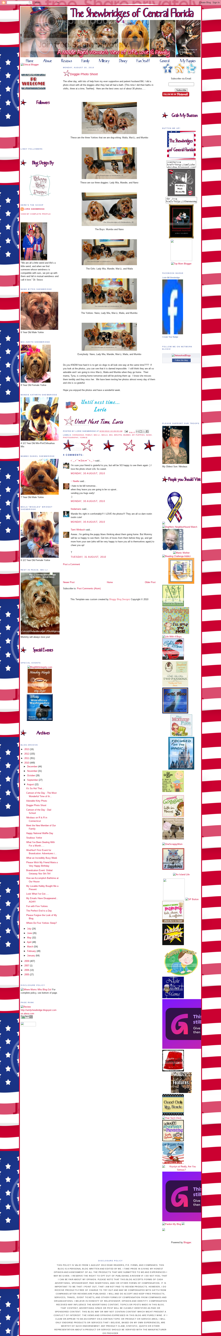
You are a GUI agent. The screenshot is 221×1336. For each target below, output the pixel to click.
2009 (27, 961)
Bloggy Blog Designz (119, 599)
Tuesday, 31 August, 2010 (88, 557)
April (29, 942)
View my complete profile (36, 214)
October (31, 775)
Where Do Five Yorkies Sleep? (41, 923)
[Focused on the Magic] (181, 768)
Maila (105, 435)
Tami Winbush (78, 529)
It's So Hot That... (35, 788)
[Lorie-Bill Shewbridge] (172, 333)
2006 (27, 970)
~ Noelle (75, 481)
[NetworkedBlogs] (181, 355)
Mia (111, 435)
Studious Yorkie (34, 837)
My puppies (138, 435)
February (32, 951)
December (32, 766)
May (29, 937)
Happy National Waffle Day (39, 833)
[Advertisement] (83, 573)
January (31, 955)
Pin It (132, 432)
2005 (27, 974)
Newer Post (69, 582)
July (29, 928)
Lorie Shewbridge (34, 209)
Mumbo (127, 435)
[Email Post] (126, 431)
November (32, 771)
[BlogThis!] (140, 431)
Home (110, 582)
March (30, 946)
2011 (27, 758)
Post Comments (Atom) (89, 588)
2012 (27, 753)
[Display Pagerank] (27, 1018)
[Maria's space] (173, 605)
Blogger (187, 1242)
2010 (27, 762)
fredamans (76, 509)
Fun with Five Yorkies (37, 906)
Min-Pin (118, 435)
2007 (27, 965)
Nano (149, 435)
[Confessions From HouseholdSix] (173, 1163)
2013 (27, 749)
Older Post (150, 582)
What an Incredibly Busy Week (41, 858)
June (30, 933)
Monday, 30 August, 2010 (88, 473)
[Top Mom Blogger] (181, 263)
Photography (70, 437)
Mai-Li (97, 435)
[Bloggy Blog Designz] (40, 195)
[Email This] (137, 431)
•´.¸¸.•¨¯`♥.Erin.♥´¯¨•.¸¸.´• (82, 460)
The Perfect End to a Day (39, 910)
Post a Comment (71, 564)
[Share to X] (144, 431)
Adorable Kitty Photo (36, 801)
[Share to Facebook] (147, 431)
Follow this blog (181, 360)
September (33, 780)
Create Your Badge (170, 337)
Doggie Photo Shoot (36, 805)
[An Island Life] (181, 874)
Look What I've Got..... (37, 894)
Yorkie (84, 437)
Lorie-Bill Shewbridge (171, 278)
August (31, 784)
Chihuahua (78, 435)
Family (88, 435)
